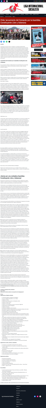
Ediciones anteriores (38, 49)
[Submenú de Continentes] (4, 14)
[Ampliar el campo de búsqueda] (45, 15)
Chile (9, 382)
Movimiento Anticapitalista (24, 382)
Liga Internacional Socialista (8, 396)
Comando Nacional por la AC (15, 382)
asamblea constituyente (4, 382)
